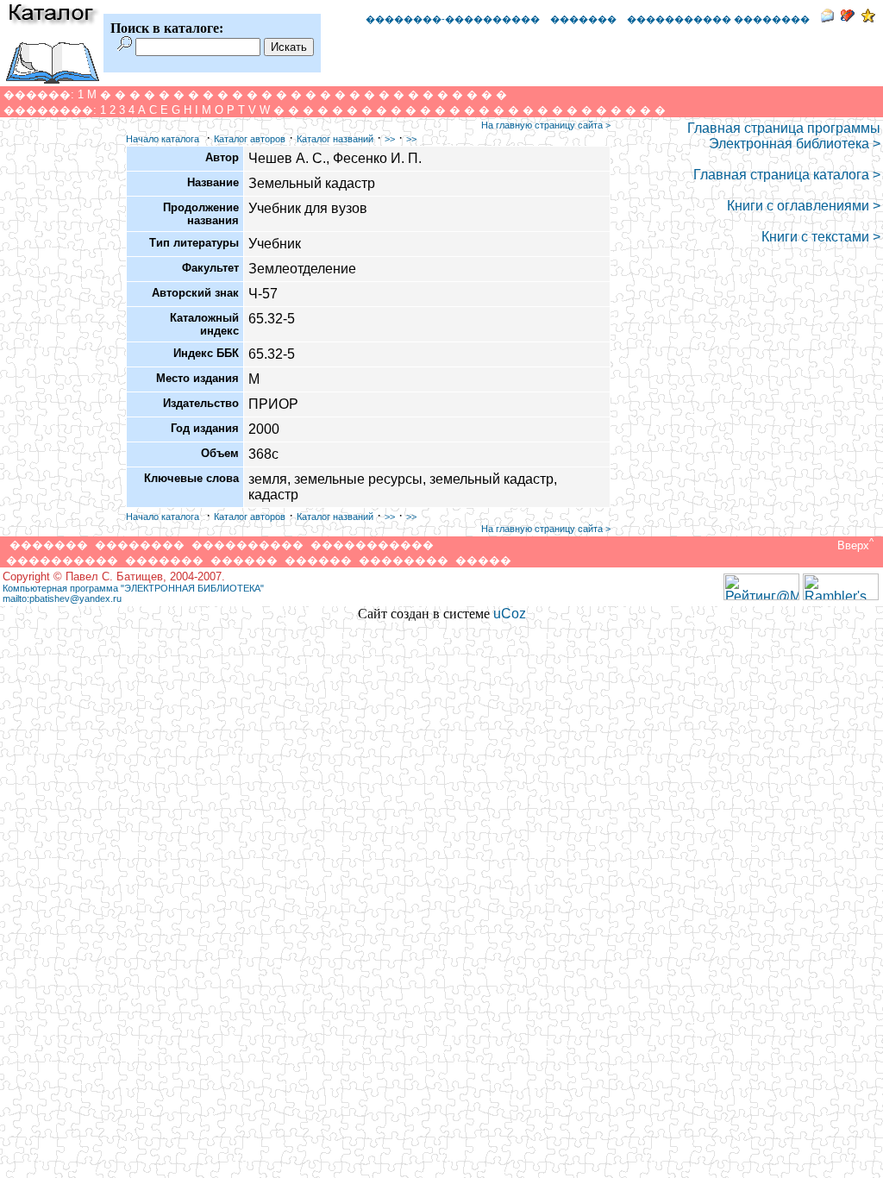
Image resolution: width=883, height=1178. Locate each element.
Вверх (854, 545)
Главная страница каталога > (786, 174)
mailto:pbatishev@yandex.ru (62, 598)
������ (244, 560)
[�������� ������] (827, 17)
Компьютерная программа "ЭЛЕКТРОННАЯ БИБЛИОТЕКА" (133, 588)
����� (483, 560)
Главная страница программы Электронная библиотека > (783, 136)
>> (390, 139)
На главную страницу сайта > (546, 125)
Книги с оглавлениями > (803, 205)
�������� (139, 544)
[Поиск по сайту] (124, 46)
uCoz (509, 613)
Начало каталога (162, 139)
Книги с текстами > (820, 236)
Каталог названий (335, 139)
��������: (50, 109)
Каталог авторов (249, 139)
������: (38, 94)
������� (583, 19)
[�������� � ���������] (868, 17)
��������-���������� (453, 19)
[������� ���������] (848, 17)
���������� (247, 544)
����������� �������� (718, 19)
